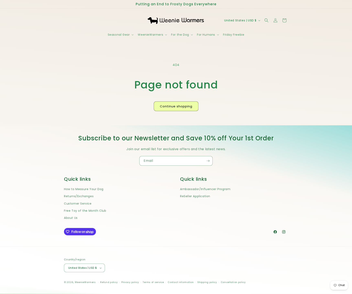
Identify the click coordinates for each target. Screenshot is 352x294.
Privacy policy (130, 282)
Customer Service (78, 204)
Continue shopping (176, 106)
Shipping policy (207, 282)
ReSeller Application (195, 196)
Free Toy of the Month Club (85, 211)
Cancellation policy (233, 282)
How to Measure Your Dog (83, 189)
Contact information (181, 282)
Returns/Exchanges (79, 196)
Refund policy (109, 282)
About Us (71, 218)
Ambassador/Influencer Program (205, 189)
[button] (120, 34)
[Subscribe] (208, 161)
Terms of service (153, 282)
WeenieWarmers (85, 282)
